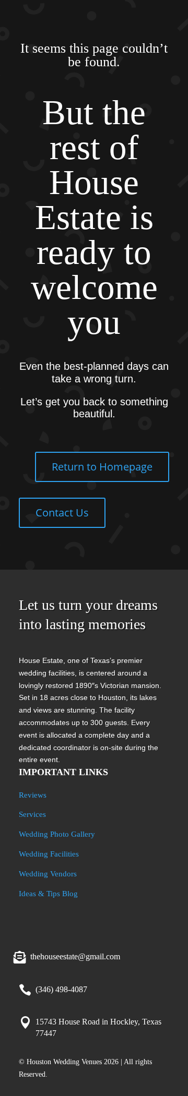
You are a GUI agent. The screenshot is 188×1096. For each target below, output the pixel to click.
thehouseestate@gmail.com (75, 956)
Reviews (32, 795)
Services (32, 814)
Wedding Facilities (49, 854)
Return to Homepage (102, 467)
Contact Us (62, 512)
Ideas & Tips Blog (48, 893)
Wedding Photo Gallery (57, 834)
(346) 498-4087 (61, 989)
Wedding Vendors (48, 874)
